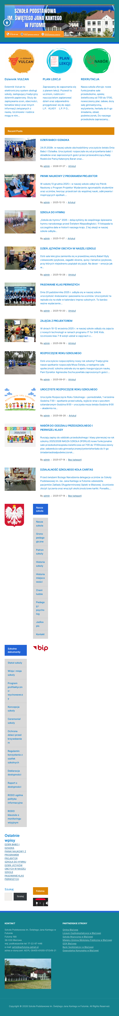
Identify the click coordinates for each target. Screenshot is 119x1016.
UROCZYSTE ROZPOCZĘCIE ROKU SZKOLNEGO (68, 389)
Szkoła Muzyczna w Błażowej (78, 936)
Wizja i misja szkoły (15, 672)
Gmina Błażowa (70, 929)
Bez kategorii (75, 459)
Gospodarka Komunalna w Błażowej (81, 950)
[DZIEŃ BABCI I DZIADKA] (20, 149)
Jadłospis (40, 624)
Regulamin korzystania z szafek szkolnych (15, 757)
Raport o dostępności (14, 784)
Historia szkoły (40, 563)
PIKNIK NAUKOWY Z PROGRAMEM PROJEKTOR (68, 176)
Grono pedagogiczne (40, 537)
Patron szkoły (40, 551)
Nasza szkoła (39, 523)
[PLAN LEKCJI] (59, 60)
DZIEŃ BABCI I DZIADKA (54, 140)
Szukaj (9, 889)
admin (47, 166)
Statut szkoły (15, 662)
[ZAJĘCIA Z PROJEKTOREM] (20, 330)
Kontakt (40, 634)
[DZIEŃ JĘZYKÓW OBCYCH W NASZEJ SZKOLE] (20, 257)
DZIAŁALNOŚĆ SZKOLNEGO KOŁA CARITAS (66, 469)
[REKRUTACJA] (97, 60)
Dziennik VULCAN (17, 79)
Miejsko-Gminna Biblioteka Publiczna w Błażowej (87, 940)
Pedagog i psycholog (40, 608)
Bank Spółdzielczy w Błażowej (78, 947)
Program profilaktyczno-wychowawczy (15, 691)
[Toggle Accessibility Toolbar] (7, 22)
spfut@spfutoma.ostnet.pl (25, 947)
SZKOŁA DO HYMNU (52, 212)
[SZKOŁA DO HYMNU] (20, 221)
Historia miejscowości (40, 578)
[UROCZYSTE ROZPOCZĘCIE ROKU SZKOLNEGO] (20, 398)
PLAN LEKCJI (52, 79)
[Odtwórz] (37, 903)
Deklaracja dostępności (14, 772)
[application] (40, 902)
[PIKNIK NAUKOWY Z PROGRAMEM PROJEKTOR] (20, 185)
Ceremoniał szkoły (14, 720)
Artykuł (72, 166)
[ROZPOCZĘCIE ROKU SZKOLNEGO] (20, 362)
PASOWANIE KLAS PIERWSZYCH (59, 284)
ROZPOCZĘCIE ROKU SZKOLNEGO (61, 353)
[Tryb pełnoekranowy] (48, 903)
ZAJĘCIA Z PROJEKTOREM (56, 320)
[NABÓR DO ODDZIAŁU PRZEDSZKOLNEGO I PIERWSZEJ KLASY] (20, 434)
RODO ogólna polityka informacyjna (15, 799)
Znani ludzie (39, 592)
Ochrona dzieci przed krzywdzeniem (15, 737)
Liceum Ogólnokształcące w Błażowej (82, 933)
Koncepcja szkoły (14, 708)
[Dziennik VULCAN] (21, 60)
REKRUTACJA (90, 79)
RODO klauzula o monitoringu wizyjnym (14, 817)
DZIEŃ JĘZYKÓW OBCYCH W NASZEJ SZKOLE (68, 248)
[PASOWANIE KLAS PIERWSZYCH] (20, 294)
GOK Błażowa (69, 943)
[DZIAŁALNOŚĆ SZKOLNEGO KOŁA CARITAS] (20, 479)
